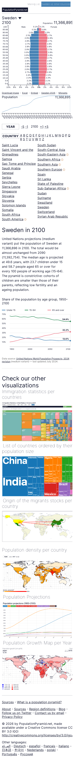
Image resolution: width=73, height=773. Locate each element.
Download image (10, 93)
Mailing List (34, 4)
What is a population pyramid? (39, 702)
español (34, 746)
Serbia (6, 177)
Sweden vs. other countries (56, 4)
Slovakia (8, 196)
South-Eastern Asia (51, 154)
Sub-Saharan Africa (51, 188)
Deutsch (20, 746)
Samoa (7, 159)
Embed (34, 93)
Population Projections (26, 597)
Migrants (63, 93)
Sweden (43, 207)
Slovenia (8, 201)
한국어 (19, 750)
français (49, 746)
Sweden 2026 (48, 93)
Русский (26, 754)
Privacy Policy (12, 717)
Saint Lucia (10, 145)
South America (12, 219)
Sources (8, 702)
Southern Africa (48, 159)
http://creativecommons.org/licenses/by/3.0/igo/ (37, 735)
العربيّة (6, 746)
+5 (46, 127)
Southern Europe (49, 169)
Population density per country (34, 550)
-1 (26, 127)
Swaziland (44, 202)
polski (51, 750)
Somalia (8, 210)
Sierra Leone (11, 187)
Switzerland (46, 212)
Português (9, 754)
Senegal (8, 173)
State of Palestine (50, 184)
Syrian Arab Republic (52, 216)
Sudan (42, 193)
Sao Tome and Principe (19, 164)
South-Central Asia (51, 150)
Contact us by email (49, 713)
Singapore (9, 191)
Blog (62, 709)
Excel (25, 93)
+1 (41, 127)
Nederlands (35, 750)
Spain (41, 174)
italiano (64, 746)
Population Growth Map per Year (37, 643)
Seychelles (9, 182)
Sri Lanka (44, 179)
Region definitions (42, 709)
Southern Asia (47, 164)
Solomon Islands (14, 205)
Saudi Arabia (11, 168)
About (6, 709)
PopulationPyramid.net (15, 9)
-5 (22, 127)
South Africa (11, 214)
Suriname (44, 198)
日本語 (6, 750)
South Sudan (46, 145)
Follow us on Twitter (16, 713)
